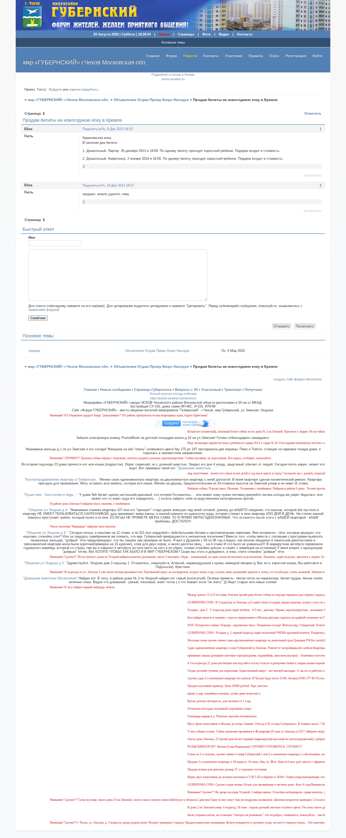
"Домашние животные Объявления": (51, 578)
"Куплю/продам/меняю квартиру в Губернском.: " (62, 479)
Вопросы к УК (186, 390)
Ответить (312, 113)
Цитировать (313, 175)
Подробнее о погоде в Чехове (173, 74)
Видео (224, 34)
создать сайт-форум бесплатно (297, 379)
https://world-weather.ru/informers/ (173, 398)
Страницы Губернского (153, 390)
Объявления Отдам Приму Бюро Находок (151, 100)
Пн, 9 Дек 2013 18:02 (117, 129)
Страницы (186, 34)
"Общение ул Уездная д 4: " (49, 510)
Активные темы (173, 42)
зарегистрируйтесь (83, 89)
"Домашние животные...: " (197, 468)
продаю (34, 351)
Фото (206, 34)
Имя (31, 237)
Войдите (55, 89)
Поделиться (92, 129)
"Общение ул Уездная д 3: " (45, 563)
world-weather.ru (173, 79)
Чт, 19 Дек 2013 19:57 (117, 185)
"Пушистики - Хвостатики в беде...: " (52, 495)
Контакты (245, 34)
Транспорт (232, 390)
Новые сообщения (115, 390)
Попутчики (253, 390)
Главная (153, 56)
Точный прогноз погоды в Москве (173, 394)
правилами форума (43, 310)
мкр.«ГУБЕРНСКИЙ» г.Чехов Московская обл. (68, 100)
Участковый (211, 390)
